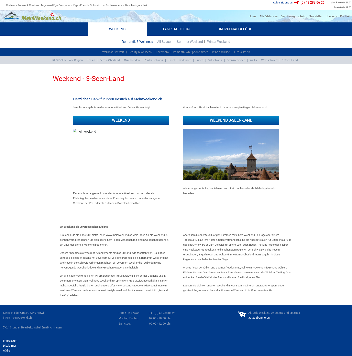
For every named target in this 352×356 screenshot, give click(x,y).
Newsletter (315, 16)
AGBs (6, 350)
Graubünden (132, 60)
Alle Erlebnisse (268, 16)
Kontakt (345, 16)
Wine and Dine (221, 52)
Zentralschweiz (153, 60)
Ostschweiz (215, 60)
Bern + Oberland (109, 60)
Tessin (91, 60)
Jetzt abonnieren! (259, 317)
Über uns (331, 16)
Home (253, 16)
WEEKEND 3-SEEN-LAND (231, 120)
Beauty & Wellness (140, 52)
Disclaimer (9, 345)
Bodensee (185, 60)
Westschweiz (269, 60)
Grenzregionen (236, 60)
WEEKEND (121, 120)
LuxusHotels (242, 52)
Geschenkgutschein (293, 16)
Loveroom (162, 52)
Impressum (10, 340)
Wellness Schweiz (113, 52)
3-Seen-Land (290, 60)
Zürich (200, 60)
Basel (171, 60)
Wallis (253, 60)
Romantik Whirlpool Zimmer (190, 52)
